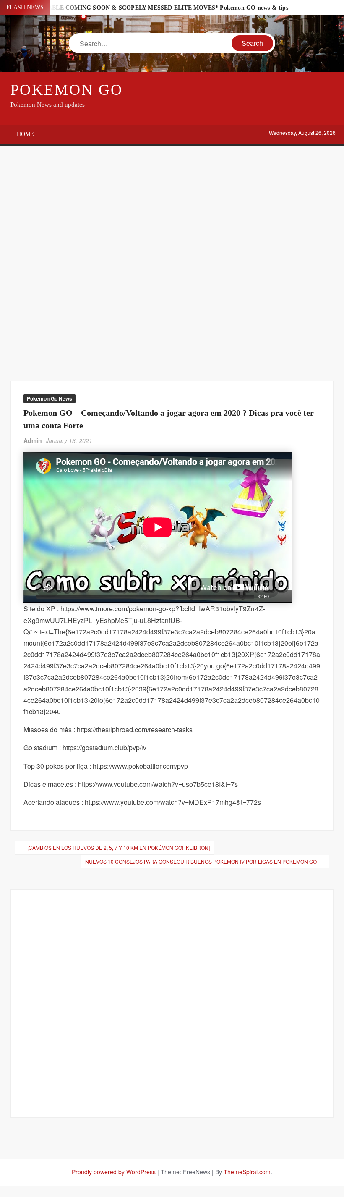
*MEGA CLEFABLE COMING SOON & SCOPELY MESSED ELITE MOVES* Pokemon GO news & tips (149, 8)
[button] (158, 527)
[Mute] (275, 596)
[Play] (29, 596)
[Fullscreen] (286, 596)
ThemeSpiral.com (247, 1172)
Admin (32, 440)
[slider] (145, 597)
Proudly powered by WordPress (114, 1172)
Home (25, 134)
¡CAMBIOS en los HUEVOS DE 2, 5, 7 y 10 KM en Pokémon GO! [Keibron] (118, 847)
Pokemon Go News (49, 398)
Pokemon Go (66, 89)
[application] (157, 527)
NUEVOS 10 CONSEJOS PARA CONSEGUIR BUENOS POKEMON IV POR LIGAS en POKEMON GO (201, 861)
